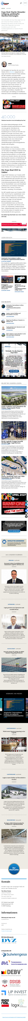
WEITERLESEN (14, 371)
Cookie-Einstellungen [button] (6, 931)
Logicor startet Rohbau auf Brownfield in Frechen (13, 314)
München (12, 72)
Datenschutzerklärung (6, 929)
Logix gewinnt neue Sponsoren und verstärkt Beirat (15, 327)
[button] (25, 3)
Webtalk (8, 346)
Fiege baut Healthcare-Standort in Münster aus (15, 320)
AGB (2, 925)
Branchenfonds (11, 820)
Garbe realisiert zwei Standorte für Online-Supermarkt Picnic (13, 407)
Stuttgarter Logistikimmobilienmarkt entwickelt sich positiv (7, 286)
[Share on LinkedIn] (26, 504)
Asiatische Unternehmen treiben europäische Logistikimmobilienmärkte (13, 258)
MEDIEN (19, 693)
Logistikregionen (10, 316)
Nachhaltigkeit (5, 444)
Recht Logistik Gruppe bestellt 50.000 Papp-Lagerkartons (12, 442)
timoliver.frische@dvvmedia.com (9, 898)
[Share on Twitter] (26, 507)
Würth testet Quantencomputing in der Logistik (14, 732)
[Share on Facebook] (26, 510)
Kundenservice (5, 919)
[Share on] (26, 519)
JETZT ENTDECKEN (14, 531)
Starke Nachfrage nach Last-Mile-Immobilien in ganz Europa (13, 477)
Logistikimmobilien (6, 479)
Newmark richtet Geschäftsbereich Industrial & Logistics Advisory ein (14, 564)
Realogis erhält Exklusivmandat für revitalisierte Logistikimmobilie (14, 823)
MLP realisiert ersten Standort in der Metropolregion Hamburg (16, 334)
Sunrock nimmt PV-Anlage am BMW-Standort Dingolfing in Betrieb (14, 652)
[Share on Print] (26, 516)
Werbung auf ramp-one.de (8, 917)
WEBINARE (9, 693)
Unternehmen (9, 330)
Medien (9, 261)
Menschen (11, 560)
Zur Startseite (14, 869)
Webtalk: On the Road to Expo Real (14, 351)
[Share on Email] (26, 513)
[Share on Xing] (26, 501)
